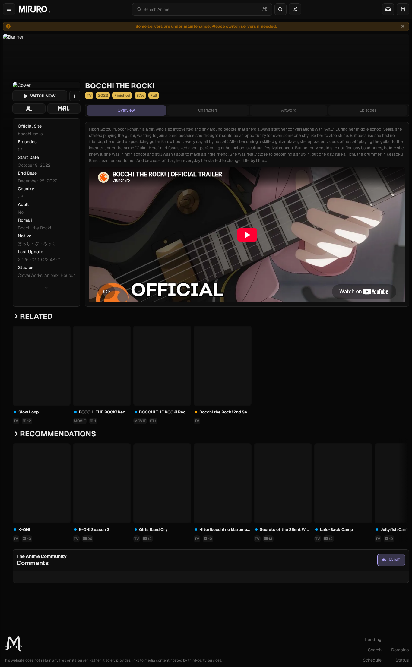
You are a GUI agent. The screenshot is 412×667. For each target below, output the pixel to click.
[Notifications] (388, 9)
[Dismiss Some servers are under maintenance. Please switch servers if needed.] (403, 27)
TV (89, 95)
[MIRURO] (34, 9)
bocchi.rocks (30, 134)
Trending (373, 639)
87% (140, 95)
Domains (400, 650)
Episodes (368, 110)
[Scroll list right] (398, 482)
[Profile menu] (403, 9)
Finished (122, 95)
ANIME (394, 560)
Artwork (288, 110)
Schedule (372, 660)
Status (402, 660)
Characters (208, 110)
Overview (126, 110)
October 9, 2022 (34, 165)
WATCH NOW (43, 96)
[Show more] (46, 287)
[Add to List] (74, 96)
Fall (153, 95)
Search (375, 650)
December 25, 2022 (38, 181)
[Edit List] (65, 330)
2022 (103, 95)
